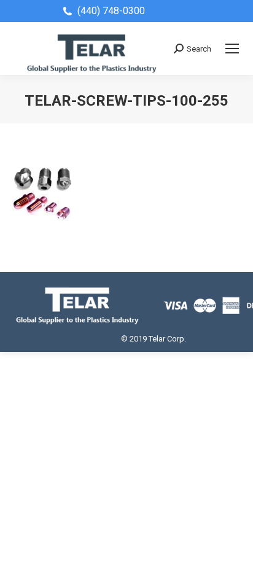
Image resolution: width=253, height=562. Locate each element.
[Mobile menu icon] (232, 48)
